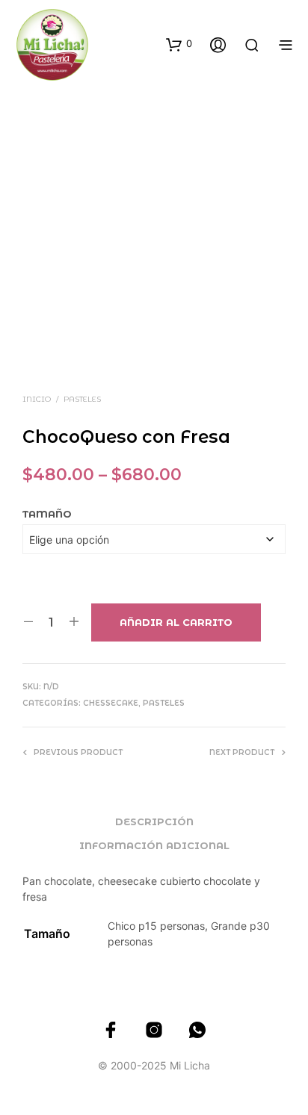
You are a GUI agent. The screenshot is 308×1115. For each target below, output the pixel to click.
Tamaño (47, 514)
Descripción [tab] (154, 821)
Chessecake (110, 703)
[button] (179, 44)
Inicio (36, 399)
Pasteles (82, 399)
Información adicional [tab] (154, 845)
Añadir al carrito (176, 622)
